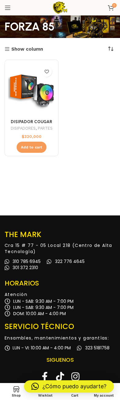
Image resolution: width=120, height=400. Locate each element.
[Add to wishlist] (46, 71)
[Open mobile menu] (8, 8)
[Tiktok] (60, 376)
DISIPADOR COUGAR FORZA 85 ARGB (31, 124)
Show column (27, 49)
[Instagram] (75, 376)
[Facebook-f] (44, 376)
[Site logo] (60, 7)
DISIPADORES (23, 128)
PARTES (45, 128)
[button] (69, 386)
